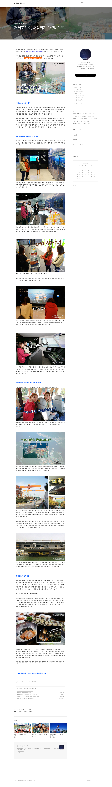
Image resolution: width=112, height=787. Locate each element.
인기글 (79, 129)
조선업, (74, 113)
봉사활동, (90, 116)
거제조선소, (75, 118)
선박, (93, 116)
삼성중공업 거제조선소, (92, 113)
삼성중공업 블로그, (81, 113)
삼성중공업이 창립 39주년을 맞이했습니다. (26, 694)
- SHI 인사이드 (25, 688)
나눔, (89, 118)
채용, (89, 123)
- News (78, 89)
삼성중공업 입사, (84, 123)
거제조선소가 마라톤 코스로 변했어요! (25, 691)
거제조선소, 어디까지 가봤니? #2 (24, 692)
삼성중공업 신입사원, (83, 118)
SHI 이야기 (19, 688)
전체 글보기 (77, 84)
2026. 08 (85, 163)
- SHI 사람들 (79, 97)
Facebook (75, 145)
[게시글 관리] (23, 681)
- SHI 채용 (78, 99)
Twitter (82, 145)
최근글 (74, 129)
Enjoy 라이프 (77, 103)
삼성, (86, 113)
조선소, (92, 118)
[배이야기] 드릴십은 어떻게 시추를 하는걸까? (27, 696)
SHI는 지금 (77, 87)
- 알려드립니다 (79, 91)
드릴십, (74, 121)
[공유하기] (21, 681)
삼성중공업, (84, 116)
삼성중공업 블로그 (19, 3)
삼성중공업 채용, (76, 123)
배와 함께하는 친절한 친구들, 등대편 (25, 698)
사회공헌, (80, 116)
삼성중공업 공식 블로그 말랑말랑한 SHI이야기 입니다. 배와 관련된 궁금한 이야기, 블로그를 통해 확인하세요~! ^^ (38, 748)
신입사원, (75, 116)
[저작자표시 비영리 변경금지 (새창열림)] (34, 681)
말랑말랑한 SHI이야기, (85, 121)
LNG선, (78, 121)
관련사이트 (89, 780)
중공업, (95, 118)
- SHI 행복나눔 (79, 100)
